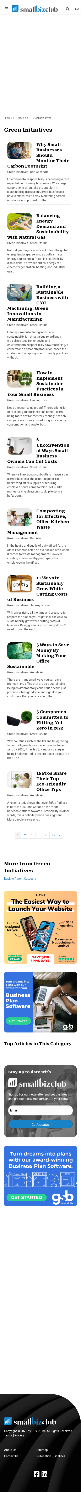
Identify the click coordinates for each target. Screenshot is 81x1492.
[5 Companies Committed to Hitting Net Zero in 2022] (19, 719)
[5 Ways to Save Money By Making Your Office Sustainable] (19, 652)
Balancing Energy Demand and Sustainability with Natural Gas (38, 226)
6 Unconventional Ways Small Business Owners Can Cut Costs (38, 450)
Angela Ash (37, 672)
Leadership (22, 118)
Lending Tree (38, 400)
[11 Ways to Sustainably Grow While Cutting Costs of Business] (19, 585)
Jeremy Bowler (40, 605)
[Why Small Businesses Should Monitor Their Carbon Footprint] (19, 152)
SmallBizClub (39, 243)
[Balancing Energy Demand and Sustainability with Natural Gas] (19, 223)
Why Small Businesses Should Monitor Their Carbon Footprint (38, 155)
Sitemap (42, 1450)
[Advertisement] (40, 63)
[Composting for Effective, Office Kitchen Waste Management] (19, 518)
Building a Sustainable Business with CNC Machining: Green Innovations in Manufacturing (37, 303)
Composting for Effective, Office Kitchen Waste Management (38, 521)
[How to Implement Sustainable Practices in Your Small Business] (19, 380)
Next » (56, 835)
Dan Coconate (39, 172)
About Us (10, 1450)
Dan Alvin (36, 538)
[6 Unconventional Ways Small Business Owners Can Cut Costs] (19, 447)
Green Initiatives (17, 172)
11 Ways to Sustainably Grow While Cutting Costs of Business (37, 588)
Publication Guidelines (51, 1456)
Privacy (19, 1435)
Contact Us (11, 1456)
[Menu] (6, 9)
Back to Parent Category (20, 878)
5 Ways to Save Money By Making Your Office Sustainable (38, 655)
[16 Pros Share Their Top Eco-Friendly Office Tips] (19, 781)
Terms (8, 1435)
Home (8, 118)
